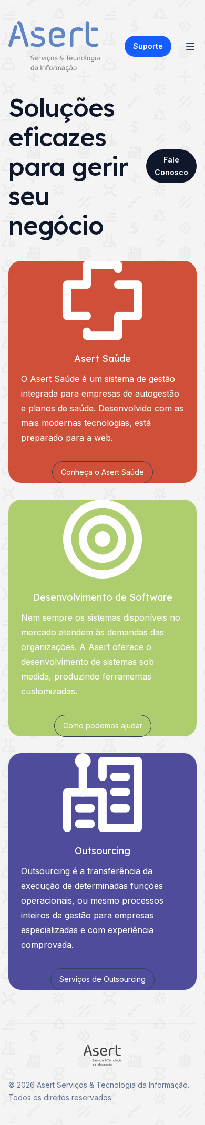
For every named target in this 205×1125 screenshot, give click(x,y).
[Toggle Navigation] (190, 46)
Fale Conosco (171, 166)
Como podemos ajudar (102, 725)
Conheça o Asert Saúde (102, 472)
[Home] (54, 46)
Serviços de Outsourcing (102, 979)
